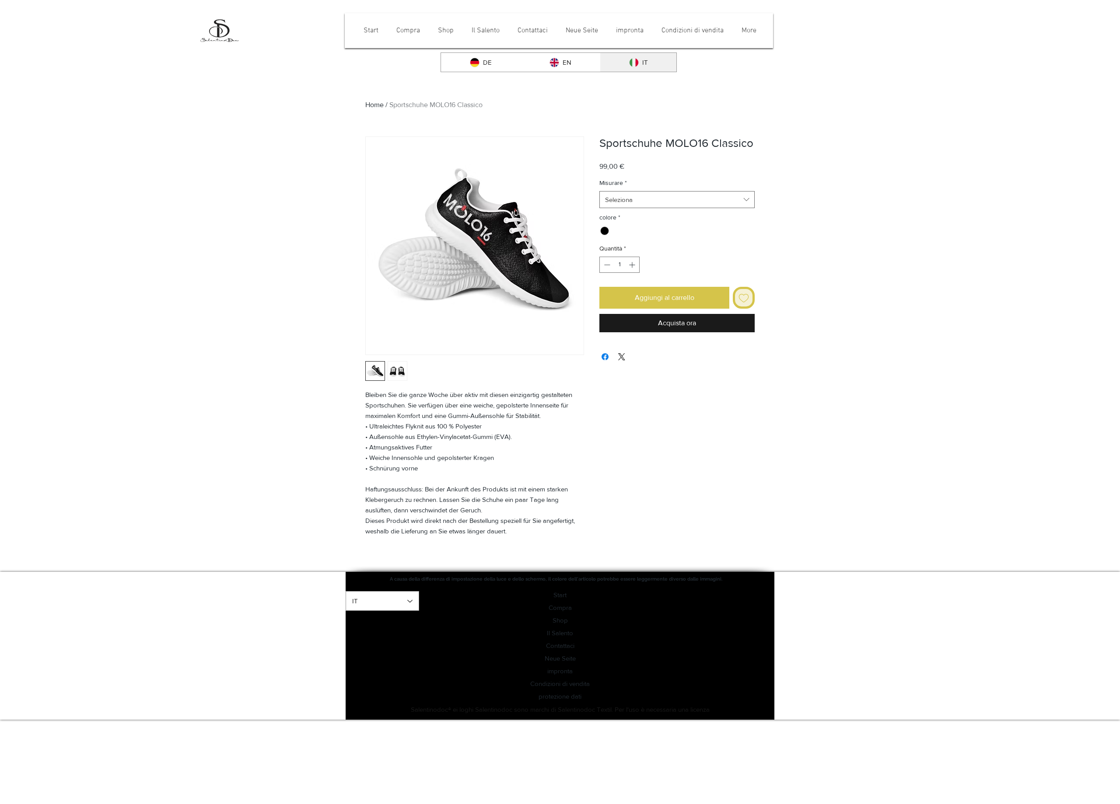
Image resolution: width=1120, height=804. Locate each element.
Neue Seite (560, 658)
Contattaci (560, 645)
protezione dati (560, 696)
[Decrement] (606, 264)
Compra (560, 607)
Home (374, 104)
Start (560, 595)
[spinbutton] (619, 264)
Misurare (613, 182)
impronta (560, 671)
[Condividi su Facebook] (605, 357)
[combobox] (677, 199)
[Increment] (632, 264)
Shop (560, 620)
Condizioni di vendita (560, 683)
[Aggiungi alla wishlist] (744, 298)
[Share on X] (621, 357)
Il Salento (560, 633)
